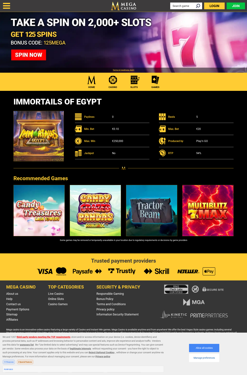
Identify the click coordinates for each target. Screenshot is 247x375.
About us (12, 293)
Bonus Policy (104, 299)
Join (236, 6)
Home (91, 87)
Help (9, 299)
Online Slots (56, 299)
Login (214, 6)
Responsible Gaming (110, 293)
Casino (113, 87)
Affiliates (12, 319)
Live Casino (56, 293)
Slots (134, 87)
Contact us (13, 304)
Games (155, 87)
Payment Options (17, 309)
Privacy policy (105, 309)
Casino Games (58, 304)
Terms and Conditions (111, 304)
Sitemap (11, 314)
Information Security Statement (117, 314)
